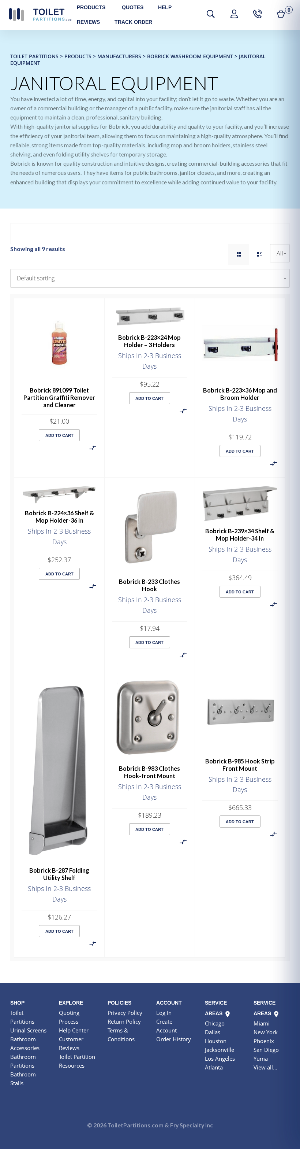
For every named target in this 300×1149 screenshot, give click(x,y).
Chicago (215, 1023)
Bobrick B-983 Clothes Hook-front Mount (149, 772)
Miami (262, 1023)
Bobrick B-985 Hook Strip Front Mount (240, 765)
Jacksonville (219, 1049)
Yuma (261, 1058)
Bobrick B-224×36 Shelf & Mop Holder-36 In (59, 516)
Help (165, 7)
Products (91, 7)
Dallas (212, 1032)
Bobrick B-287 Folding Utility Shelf (59, 874)
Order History (173, 1039)
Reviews (88, 22)
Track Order (133, 22)
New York (266, 1032)
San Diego (266, 1049)
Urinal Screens (28, 1030)
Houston (215, 1041)
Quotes (132, 7)
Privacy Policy (125, 1012)
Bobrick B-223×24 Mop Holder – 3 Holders (149, 341)
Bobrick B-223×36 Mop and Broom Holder (240, 394)
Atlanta (214, 1067)
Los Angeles (220, 1058)
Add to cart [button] (59, 435)
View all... (265, 1067)
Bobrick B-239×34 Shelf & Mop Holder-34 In (239, 534)
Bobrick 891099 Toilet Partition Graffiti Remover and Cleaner (59, 397)
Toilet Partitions (40, 14)
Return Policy (124, 1021)
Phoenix (264, 1041)
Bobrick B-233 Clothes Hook (149, 585)
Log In (164, 1012)
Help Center (74, 1030)
